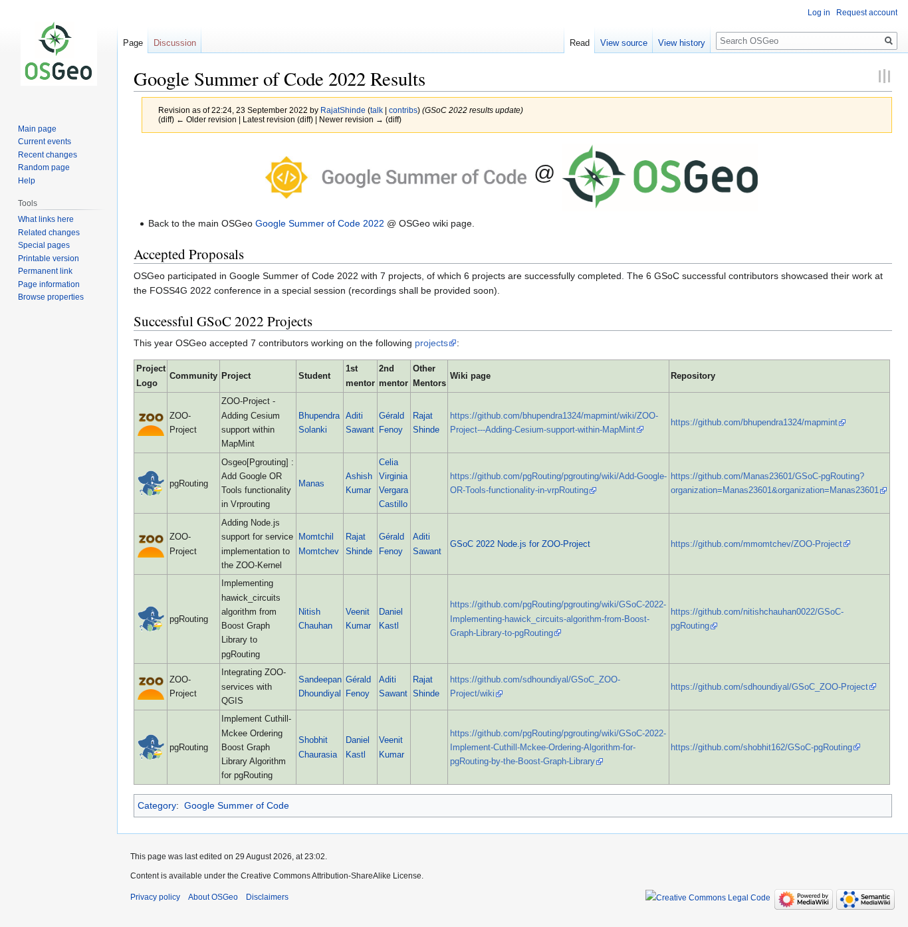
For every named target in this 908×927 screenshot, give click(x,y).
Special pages (44, 245)
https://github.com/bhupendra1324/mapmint (754, 422)
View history (681, 43)
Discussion (175, 43)
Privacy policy (155, 897)
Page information (49, 284)
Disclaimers (267, 897)
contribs (403, 110)
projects (431, 343)
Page (133, 43)
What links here (46, 219)
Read (580, 43)
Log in (819, 12)
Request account (866, 12)
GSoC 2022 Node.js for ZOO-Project (520, 544)
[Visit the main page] (58, 53)
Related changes (49, 232)
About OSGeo (213, 897)
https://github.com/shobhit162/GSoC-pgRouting (761, 747)
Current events (44, 141)
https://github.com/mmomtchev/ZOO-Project (756, 544)
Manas (311, 483)
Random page (44, 167)
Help (26, 180)
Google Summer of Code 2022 (319, 223)
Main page (37, 129)
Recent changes (47, 154)
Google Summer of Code (236, 805)
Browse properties (51, 297)
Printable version (48, 258)
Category (157, 805)
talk (376, 110)
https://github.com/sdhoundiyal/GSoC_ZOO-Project (769, 687)
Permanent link (45, 271)
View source (623, 43)
